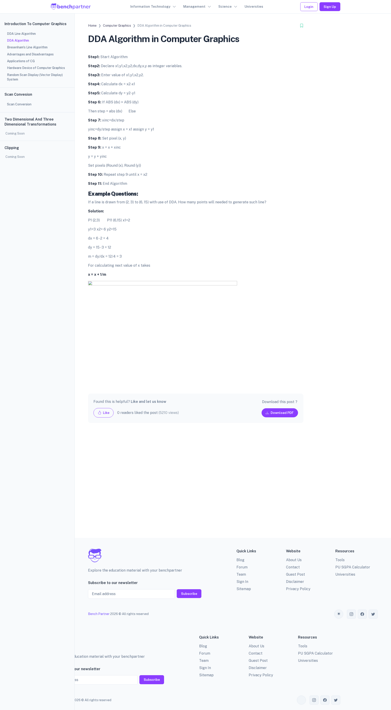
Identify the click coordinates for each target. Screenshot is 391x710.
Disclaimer (295, 581)
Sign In (242, 581)
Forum (242, 567)
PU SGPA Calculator (352, 567)
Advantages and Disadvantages (30, 54)
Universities (345, 574)
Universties (254, 6)
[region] (37, 355)
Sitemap (243, 589)
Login (308, 7)
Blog (240, 560)
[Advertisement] (195, 484)
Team (241, 574)
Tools (340, 560)
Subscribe (189, 594)
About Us (294, 560)
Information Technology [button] (150, 6)
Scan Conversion (19, 104)
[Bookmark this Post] (301, 26)
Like (106, 413)
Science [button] (225, 6)
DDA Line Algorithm (21, 34)
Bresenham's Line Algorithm (27, 47)
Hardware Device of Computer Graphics (36, 68)
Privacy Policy (298, 589)
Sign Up (330, 7)
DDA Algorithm (18, 40)
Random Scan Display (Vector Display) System (35, 77)
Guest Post (295, 574)
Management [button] (194, 6)
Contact (293, 567)
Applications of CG (21, 61)
